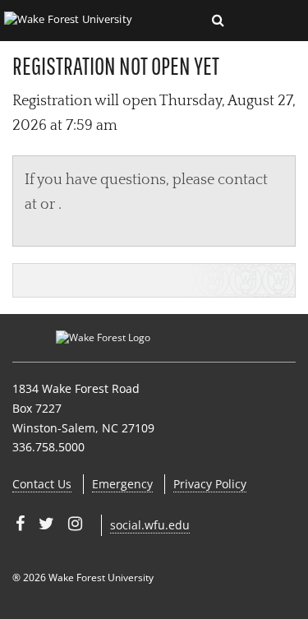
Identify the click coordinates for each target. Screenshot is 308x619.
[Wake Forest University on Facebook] (20, 523)
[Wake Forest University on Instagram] (75, 523)
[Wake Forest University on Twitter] (46, 523)
